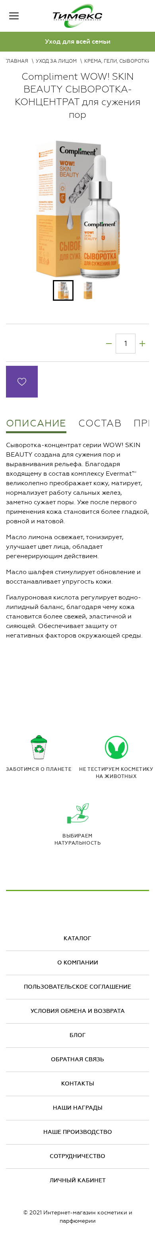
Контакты (77, 1083)
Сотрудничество (77, 1156)
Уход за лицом (56, 61)
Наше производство (77, 1132)
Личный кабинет (78, 1180)
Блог (78, 1035)
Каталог (77, 938)
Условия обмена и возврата (78, 1011)
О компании (77, 962)
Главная (16, 61)
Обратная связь (77, 1059)
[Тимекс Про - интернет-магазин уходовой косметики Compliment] (77, 16)
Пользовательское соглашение (77, 987)
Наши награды (78, 1108)
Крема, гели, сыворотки (117, 61)
